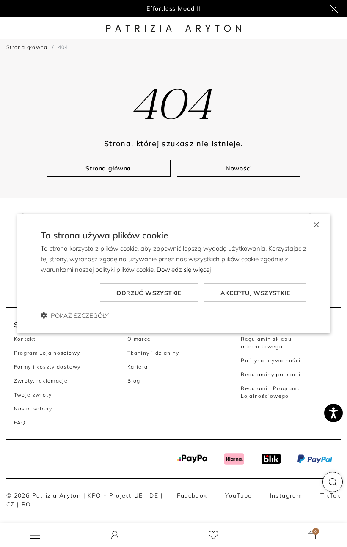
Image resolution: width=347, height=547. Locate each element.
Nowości (239, 168)
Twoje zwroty (33, 394)
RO (26, 504)
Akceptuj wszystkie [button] (255, 292)
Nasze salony (33, 408)
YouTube (238, 495)
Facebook (192, 495)
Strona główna (27, 47)
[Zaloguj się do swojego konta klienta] (115, 535)
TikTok (330, 495)
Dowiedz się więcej (184, 269)
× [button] (316, 224)
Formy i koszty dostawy (47, 367)
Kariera (137, 367)
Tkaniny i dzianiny (153, 353)
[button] (332, 482)
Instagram (286, 495)
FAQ (20, 422)
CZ (10, 504)
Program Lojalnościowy (47, 353)
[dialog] (173, 273)
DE (153, 495)
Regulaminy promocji (270, 374)
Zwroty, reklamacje (41, 380)
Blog (133, 380)
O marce (139, 339)
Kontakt (25, 339)
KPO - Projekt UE (115, 495)
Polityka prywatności (270, 360)
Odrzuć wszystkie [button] (148, 292)
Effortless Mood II (173, 8)
